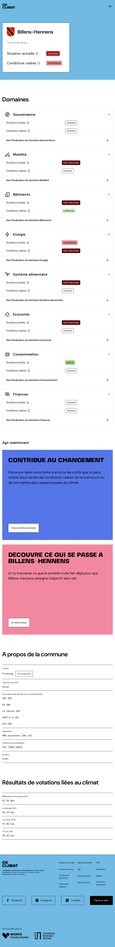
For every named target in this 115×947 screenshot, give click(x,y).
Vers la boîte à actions (23, 527)
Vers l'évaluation (24, 674)
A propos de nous (66, 869)
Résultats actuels (85, 863)
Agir (79, 869)
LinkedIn (75, 900)
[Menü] (110, 6)
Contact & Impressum (101, 883)
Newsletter (100, 869)
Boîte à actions (84, 882)
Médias (99, 876)
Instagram (46, 900)
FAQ (98, 863)
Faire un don (101, 900)
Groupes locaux (84, 876)
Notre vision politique (64, 885)
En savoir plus (19, 622)
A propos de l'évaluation (64, 876)
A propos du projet (67, 863)
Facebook (16, 900)
